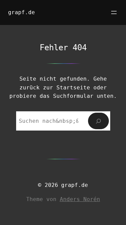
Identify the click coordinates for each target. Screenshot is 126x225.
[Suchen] (98, 121)
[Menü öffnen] (114, 12)
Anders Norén (80, 199)
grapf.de (21, 12)
